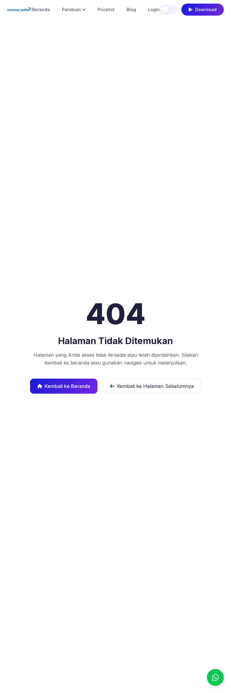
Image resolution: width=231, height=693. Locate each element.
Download (206, 9)
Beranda (41, 9)
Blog (131, 9)
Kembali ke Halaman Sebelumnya (155, 386)
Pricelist (106, 9)
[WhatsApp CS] (215, 677)
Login (154, 9)
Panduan (71, 9)
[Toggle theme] (168, 9)
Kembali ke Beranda (67, 386)
